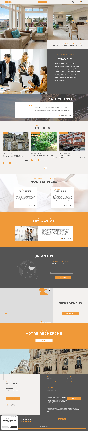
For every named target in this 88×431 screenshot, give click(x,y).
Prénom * (69, 376)
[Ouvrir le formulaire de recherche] (73, 2)
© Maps (44, 322)
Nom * (49, 376)
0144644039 (10, 388)
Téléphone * (51, 381)
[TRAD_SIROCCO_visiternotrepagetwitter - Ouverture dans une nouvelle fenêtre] (11, 404)
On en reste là (13, 416)
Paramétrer (5, 427)
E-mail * (69, 381)
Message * (50, 387)
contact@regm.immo (12, 390)
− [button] (49, 290)
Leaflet (41, 322)
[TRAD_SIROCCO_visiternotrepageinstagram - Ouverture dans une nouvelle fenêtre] (14, 404)
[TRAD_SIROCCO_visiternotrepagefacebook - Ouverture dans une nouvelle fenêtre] (7, 404)
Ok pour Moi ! (13, 427)
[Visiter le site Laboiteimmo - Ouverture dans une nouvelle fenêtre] (44, 427)
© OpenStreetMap (48, 322)
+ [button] (49, 289)
